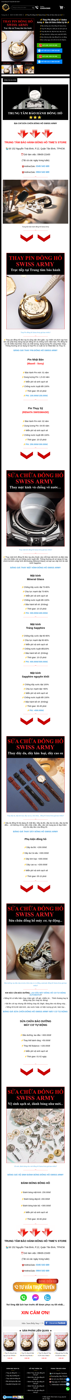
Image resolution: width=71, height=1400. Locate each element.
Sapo (48, 1398)
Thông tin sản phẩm (10, 80)
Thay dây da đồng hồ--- (13, 1375)
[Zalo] (68, 1384)
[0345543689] (67, 1388)
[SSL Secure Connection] (20, 1397)
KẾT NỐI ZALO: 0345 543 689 (50, 50)
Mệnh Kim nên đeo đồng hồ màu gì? (36, 1391)
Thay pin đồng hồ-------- (13, 1373)
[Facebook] (68, 1379)
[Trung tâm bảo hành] (5, 7)
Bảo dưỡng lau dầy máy (13, 1381)
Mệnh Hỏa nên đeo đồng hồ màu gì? (36, 1382)
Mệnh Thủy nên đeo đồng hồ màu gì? (36, 1374)
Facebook (56, 1322)
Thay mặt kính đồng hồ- (13, 1378)
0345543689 (45, 8)
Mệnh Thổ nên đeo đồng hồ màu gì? (36, 1387)
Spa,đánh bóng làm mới (13, 1384)
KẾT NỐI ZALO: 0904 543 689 (50, 61)
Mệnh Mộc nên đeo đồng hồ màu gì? (36, 1378)
